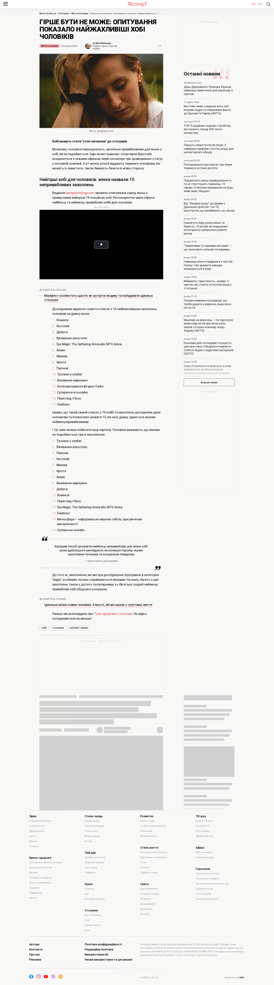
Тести (143, 862)
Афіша (200, 847)
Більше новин (209, 382)
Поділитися (160, 46)
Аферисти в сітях (205, 836)
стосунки (58, 627)
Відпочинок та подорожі (153, 857)
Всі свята (145, 914)
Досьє (32, 836)
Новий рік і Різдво (149, 894)
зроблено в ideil (234, 977)
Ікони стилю (91, 831)
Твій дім (90, 852)
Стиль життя (149, 847)
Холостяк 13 (202, 826)
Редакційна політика (99, 949)
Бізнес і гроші (147, 821)
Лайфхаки (90, 872)
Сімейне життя (93, 925)
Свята (144, 884)
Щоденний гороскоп (207, 899)
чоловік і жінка (78, 627)
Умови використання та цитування (108, 959)
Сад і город (91, 867)
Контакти (35, 949)
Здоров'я (34, 888)
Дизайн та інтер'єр (95, 857)
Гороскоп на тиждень (207, 878)
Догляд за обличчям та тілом (45, 862)
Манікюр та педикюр (40, 877)
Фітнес (33, 898)
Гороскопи (203, 868)
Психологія (146, 831)
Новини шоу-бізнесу (40, 821)
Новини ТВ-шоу (204, 821)
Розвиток (146, 816)
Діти (87, 930)
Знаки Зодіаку (203, 894)
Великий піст (147, 904)
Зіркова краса (36, 831)
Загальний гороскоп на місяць (212, 883)
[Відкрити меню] (5, 3)
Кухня (88, 884)
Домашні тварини (94, 862)
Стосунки (91, 910)
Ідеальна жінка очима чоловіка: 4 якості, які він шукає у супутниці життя (98, 605)
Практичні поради (94, 826)
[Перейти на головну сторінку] (137, 4)
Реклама (35, 959)
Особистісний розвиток (153, 826)
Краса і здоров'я (40, 857)
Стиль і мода (94, 816)
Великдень (146, 909)
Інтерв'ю (34, 846)
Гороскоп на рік (204, 888)
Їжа (86, 894)
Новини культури (205, 857)
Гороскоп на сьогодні (207, 873)
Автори (34, 944)
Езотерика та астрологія (153, 852)
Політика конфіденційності (103, 944)
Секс (87, 920)
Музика (33, 841)
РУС (260, 4)
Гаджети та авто (149, 872)
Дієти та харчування (40, 882)
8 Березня (145, 899)
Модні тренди (92, 836)
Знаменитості (36, 826)
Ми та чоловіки (49, 46)
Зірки (32, 816)
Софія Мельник (102, 43)
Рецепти (89, 888)
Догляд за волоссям (40, 867)
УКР (253, 4)
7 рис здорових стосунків (113, 614)
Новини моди (92, 821)
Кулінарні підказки (95, 899)
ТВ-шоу (201, 816)
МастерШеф (202, 831)
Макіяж (33, 872)
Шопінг (88, 841)
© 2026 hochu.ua (149, 977)
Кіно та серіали (204, 852)
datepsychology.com (80, 193)
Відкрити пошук (268, 4)
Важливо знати (148, 836)
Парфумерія (35, 893)
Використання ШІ (96, 954)
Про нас (34, 954)
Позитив (144, 867)
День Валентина (149, 888)
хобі (44, 627)
